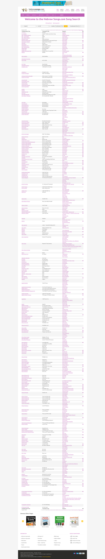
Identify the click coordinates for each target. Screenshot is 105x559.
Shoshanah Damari (66, 193)
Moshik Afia (64, 81)
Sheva (63, 474)
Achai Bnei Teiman (25, 65)
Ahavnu (23, 437)
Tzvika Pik (64, 339)
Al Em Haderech (25, 483)
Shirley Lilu (64, 185)
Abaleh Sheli (24, 49)
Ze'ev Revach (64, 60)
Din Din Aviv (64, 266)
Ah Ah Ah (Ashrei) (25, 310)
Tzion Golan (64, 41)
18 (72, 509)
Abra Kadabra (24, 56)
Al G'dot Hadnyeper (25, 484)
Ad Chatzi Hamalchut (26, 156)
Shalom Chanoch (65, 413)
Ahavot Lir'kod (24, 440)
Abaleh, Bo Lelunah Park (26, 51)
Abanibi (23, 52)
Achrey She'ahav (25, 136)
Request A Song (57, 542)
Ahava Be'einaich (25, 338)
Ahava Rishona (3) (25, 376)
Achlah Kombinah (25, 109)
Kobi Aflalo (64, 400)
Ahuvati (23, 461)
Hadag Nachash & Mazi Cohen (68, 260)
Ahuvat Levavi (24, 459)
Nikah (63, 507)
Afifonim (23, 272)
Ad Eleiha (23, 157)
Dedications (23, 540)
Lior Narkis (64, 168)
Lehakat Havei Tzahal (66, 85)
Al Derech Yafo (24, 482)
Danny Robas (65, 93)
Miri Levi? (64, 412)
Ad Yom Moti (24, 188)
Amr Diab (64, 450)
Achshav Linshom (25, 148)
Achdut (23, 89)
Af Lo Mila (24, 266)
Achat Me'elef (24, 80)
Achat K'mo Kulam (25, 77)
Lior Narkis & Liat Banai (67, 380)
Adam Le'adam (25, 205)
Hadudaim (64, 217)
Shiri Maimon (65, 176)
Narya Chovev (65, 354)
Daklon (63, 378)
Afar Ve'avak (24, 271)
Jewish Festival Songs (42, 540)
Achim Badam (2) (25, 105)
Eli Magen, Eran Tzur (66, 182)
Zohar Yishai (64, 233)
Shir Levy (64, 442)
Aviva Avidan (65, 447)
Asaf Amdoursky (65, 346)
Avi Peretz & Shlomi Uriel (67, 457)
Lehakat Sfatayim (65, 35)
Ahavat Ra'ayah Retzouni (27, 422)
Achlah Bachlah (25, 107)
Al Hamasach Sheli (25, 507)
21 (77, 509)
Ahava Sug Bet (24, 382)
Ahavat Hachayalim (25, 403)
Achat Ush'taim (25, 84)
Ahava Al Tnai (24, 320)
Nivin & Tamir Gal (65, 326)
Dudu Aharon (65, 362)
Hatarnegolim (65, 404)
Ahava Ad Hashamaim (26, 317)
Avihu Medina (65, 469)
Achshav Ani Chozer (26, 140)
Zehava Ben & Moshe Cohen (67, 388)
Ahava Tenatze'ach (25, 383)
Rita (63, 136)
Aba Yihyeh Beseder (25, 47)
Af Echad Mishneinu (25, 264)
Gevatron (64, 496)
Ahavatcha (24, 434)
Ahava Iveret (24, 351)
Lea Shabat (64, 173)
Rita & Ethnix (64, 291)
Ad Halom (24, 160)
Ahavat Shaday (25, 424)
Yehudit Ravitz (65, 143)
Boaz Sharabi (65, 128)
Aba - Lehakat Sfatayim (26, 35)
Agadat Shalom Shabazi (26, 295)
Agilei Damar (24, 309)
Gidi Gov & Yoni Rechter (67, 202)
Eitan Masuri (64, 490)
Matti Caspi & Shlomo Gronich (68, 132)
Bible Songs (56, 536)
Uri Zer (63, 123)
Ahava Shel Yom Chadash (27, 378)
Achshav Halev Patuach (26, 144)
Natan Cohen (64, 68)
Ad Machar (24, 165)
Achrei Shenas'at (25, 128)
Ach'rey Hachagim (25, 134)
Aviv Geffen (64, 151)
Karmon (64, 171)
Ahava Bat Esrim (25, 331)
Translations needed (42, 544)
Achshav (23, 138)
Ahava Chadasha (25, 346)
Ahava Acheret (24, 314)
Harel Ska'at (64, 277)
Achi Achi (23, 93)
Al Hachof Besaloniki (26, 494)
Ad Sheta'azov (24, 175)
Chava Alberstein (65, 127)
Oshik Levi (64, 285)
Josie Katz (64, 70)
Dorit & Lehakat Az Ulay (67, 445)
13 (64, 509)
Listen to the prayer (66, 418)
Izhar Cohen (64, 52)
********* (24, 32)
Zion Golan (64, 44)
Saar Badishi (64, 263)
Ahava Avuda (24, 329)
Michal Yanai (64, 57)
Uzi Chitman (64, 255)
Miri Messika (64, 142)
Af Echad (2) (24, 262)
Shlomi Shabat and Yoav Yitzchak (69, 177)
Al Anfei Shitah (24, 475)
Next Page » (81, 509)
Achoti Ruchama (25, 120)
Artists (34, 15)
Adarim (23, 221)
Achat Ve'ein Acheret (26, 85)
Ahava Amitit (24, 321)
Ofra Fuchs (64, 97)
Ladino (55, 540)
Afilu (22, 275)
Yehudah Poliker (65, 271)
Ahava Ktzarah (24, 360)
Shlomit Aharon (65, 280)
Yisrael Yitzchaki (65, 51)
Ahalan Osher (24, 312)
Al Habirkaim (24, 492)
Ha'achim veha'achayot (67, 55)
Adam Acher (24, 198)
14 (65, 509)
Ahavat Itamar (24, 411)
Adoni (23, 252)
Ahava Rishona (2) (25, 375)
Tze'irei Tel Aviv (65, 105)
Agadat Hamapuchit (26, 289)
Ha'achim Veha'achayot (67, 476)
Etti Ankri (64, 349)
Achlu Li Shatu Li (25, 110)
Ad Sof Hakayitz (25, 177)
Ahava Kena (24, 353)
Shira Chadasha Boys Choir (67, 72)
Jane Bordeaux (65, 387)
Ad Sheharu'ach (25, 173)
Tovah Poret (64, 449)
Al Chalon (23, 478)
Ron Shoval (64, 159)
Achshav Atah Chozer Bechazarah (28, 142)
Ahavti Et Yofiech (25, 441)
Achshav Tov (24, 153)
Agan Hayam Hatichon (26, 306)
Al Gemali (23, 486)
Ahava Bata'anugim (25, 337)
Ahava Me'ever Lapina (26, 366)
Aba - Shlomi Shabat (26, 37)
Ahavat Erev (24, 401)
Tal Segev (64, 492)
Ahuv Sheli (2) (24, 450)
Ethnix (63, 89)
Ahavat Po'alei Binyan (26, 420)
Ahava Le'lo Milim (25, 363)
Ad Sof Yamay (24, 186)
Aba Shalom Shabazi (26, 41)
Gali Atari (64, 78)
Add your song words (25, 536)
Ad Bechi (23, 155)
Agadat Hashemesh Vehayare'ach (28, 291)
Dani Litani (64, 181)
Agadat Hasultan (25, 293)
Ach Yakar (24, 64)
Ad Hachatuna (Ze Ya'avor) (27, 159)
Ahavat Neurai (24, 413)
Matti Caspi (64, 114)
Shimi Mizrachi (65, 356)
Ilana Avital (64, 40)
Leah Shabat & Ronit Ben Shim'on (69, 77)
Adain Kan (24, 192)
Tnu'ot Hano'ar (65, 210)
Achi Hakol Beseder (25, 94)
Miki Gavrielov (65, 284)
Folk (63, 223)
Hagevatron (64, 99)
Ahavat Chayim (25, 400)
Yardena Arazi (65, 198)
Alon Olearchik (65, 275)
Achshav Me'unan (25, 151)
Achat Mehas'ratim (25, 81)
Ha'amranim (64, 288)
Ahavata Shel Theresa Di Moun (28, 432)
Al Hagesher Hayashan (26, 504)
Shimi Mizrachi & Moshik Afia (68, 358)
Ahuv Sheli (24, 449)
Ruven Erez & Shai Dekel (67, 231)
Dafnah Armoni (65, 165)
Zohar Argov (64, 39)
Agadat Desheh (25, 283)
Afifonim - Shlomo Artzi (26, 273)
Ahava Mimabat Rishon (26, 368)
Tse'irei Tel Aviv (65, 204)
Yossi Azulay (64, 335)
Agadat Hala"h (24, 288)
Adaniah (23, 218)
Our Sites (41, 15)
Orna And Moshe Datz (66, 146)
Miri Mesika (64, 259)
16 (69, 509)
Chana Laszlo (65, 48)
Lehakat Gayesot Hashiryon (67, 98)
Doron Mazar (65, 161)
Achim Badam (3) (25, 106)
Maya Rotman (65, 324)
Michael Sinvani (65, 298)
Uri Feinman (64, 411)
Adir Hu (23, 229)
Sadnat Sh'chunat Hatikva (67, 300)
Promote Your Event (76, 540)
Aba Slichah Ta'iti (25, 45)
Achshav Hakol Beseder (26, 143)
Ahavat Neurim (25, 417)
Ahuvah (23, 455)
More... (47, 15)
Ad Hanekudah (24, 161)
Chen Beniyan (65, 393)
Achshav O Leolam (25, 152)
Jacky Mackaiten (65, 487)
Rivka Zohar (64, 409)
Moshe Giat (64, 302)
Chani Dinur (64, 148)
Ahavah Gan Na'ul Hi (26, 389)
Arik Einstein (64, 147)
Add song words (56, 23)
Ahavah (23, 387)
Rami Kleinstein (65, 267)
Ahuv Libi (23, 445)
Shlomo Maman (65, 364)
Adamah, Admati (25, 213)
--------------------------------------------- (69, 247)
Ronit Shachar (65, 453)
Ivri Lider (64, 264)
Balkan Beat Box (65, 227)
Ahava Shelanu (24, 379)
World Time (74, 538)
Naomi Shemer (65, 76)
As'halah (64, 106)
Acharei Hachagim (25, 73)
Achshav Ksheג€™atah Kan (27, 147)
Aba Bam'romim (25, 39)
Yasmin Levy (64, 197)
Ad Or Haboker (25, 169)
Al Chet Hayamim (25, 479)
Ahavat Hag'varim (25, 409)
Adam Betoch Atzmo (26, 201)
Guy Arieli (64, 375)
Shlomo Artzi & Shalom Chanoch (68, 415)
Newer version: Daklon (66, 248)
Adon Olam (24, 243)
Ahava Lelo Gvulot (25, 362)
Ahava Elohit (24, 347)
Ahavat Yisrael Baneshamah (27, 430)
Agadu (23, 304)
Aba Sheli (23, 43)
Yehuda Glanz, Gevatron (67, 243)
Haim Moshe (64, 396)
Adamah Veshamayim (26, 211)
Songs (27, 15)
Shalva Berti (64, 434)
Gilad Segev (64, 153)
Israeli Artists (24, 542)
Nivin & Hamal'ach (66, 325)
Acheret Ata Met (25, 91)
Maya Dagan (64, 466)
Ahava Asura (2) (25, 322)
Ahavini (23, 436)
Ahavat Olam (24, 418)
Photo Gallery (75, 536)
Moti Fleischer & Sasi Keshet (67, 389)
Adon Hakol (24, 234)
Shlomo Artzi (65, 91)
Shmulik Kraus (65, 122)
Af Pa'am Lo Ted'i (25, 268)
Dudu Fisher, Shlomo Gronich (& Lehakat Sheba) (71, 246)
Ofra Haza (64, 73)
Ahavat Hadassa (25, 405)
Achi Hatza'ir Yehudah (26, 95)
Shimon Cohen (65, 374)
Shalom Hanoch (65, 201)
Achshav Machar (25, 149)
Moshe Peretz (65, 111)
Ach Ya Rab (24, 60)
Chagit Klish (64, 341)
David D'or (64, 331)
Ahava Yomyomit (25, 384)
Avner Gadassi (65, 407)
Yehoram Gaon (65, 61)
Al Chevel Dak (24, 480)
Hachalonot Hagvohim (66, 371)
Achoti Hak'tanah (25, 114)
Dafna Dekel (64, 69)
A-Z (53, 15)
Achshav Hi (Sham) (25, 146)
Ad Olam (23, 168)
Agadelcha (24, 298)
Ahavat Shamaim (25, 428)
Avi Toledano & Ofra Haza (67, 135)
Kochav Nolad (65, 416)
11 (60, 509)
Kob (63, 53)
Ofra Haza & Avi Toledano (67, 74)
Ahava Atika (24, 327)
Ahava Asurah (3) (25, 325)
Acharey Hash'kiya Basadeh (27, 76)
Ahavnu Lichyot (25, 438)
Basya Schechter (65, 276)
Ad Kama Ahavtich (25, 164)
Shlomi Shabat (65, 37)
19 (74, 509)
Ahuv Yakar (24, 453)
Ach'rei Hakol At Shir (26, 124)
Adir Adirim (24, 227)
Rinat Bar (64, 49)
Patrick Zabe (64, 304)
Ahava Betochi (24, 342)
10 (58, 509)
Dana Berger (64, 313)
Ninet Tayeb (64, 196)
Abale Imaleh (24, 48)
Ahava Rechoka (25, 370)
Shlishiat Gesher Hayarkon (67, 421)
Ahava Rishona (25, 371)
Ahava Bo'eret (24, 345)
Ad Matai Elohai (25, 167)
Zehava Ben (64, 43)
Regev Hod (64, 467)
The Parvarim (65, 392)
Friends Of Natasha (66, 139)
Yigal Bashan (64, 254)
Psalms (22, 544)
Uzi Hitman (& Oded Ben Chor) (68, 244)
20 (75, 509)
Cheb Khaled (64, 473)
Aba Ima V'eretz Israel (26, 40)
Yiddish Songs (57, 544)
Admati (23, 231)
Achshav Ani (24, 139)
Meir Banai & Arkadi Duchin (67, 360)
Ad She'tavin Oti (25, 176)
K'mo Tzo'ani (65, 256)
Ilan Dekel (64, 444)
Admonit (23, 233)
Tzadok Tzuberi (65, 235)
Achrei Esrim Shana (25, 122)
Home (23, 15)
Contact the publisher (46, 556)
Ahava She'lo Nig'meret (26, 380)
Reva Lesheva (65, 430)
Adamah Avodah (25, 210)
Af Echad (23, 260)
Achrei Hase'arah (25, 126)
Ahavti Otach (24, 444)
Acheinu (23, 90)
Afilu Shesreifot (25, 277)
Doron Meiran (65, 355)
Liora (63, 347)
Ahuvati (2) (24, 467)
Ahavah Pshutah (25, 392)
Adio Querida (24, 225)
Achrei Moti (24, 127)
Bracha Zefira (65, 221)
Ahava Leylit (24, 364)
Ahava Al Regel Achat (26, 318)
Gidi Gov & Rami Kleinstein (67, 372)
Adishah (23, 230)
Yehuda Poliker (65, 102)
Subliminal (64, 250)
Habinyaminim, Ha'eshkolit (67, 101)
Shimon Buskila (65, 140)
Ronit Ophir (64, 289)
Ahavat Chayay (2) (25, 397)
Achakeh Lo (24, 72)
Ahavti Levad (24, 442)
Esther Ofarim (65, 130)
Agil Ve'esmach (25, 308)
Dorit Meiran (64, 446)
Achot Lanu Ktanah (25, 113)
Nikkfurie (64, 33)
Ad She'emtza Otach (26, 172)
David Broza (64, 149)
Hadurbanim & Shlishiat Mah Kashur (69, 107)
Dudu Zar (64, 376)
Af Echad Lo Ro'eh (25, 263)
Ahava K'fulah (24, 356)
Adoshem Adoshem (25, 258)
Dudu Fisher (64, 62)
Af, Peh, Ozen (24, 269)
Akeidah (23, 474)
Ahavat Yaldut (24, 429)
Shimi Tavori (64, 353)
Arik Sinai (64, 180)
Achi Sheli (23, 102)
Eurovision (40, 538)
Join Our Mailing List (76, 542)
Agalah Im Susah (25, 305)
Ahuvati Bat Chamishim (26, 469)
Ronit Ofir (64, 169)
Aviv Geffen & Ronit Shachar (68, 454)
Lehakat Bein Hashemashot (67, 82)
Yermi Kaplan (65, 84)
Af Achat (23, 259)
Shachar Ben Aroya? (66, 219)
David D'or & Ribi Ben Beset (67, 491)
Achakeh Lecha (25, 66)
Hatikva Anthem (57, 538)
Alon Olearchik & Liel (66, 292)
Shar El (63, 338)
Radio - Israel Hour (41, 542)
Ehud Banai (64, 126)
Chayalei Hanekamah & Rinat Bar (68, 80)
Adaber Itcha (24, 190)
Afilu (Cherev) (24, 276)
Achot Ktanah (24, 111)
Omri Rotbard (65, 465)
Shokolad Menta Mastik (67, 56)
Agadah (23, 279)
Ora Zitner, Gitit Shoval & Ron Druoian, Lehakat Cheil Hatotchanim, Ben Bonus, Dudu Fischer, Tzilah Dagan (71, 499)
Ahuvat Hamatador (25, 458)
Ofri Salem (64, 426)
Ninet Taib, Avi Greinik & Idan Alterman (70, 463)
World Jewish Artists (25, 547)
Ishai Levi (64, 86)
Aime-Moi (23, 470)
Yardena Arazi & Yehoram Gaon (68, 200)
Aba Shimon (24, 44)
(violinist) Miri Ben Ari (66, 251)
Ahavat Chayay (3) (25, 399)
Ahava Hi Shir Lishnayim (26, 350)
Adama (23, 209)
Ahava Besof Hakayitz (26, 339)
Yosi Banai (64, 334)
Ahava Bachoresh (25, 330)
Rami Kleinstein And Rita (67, 505)
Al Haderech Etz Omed (26, 495)
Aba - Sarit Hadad (25, 36)
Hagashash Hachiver (66, 120)
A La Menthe (24, 33)
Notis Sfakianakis (65, 189)
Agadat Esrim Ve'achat (26, 287)
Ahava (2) (23, 313)
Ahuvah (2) (24, 457)
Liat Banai (64, 45)
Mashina (64, 462)
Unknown (64, 327)
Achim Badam (24, 103)
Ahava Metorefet (25, 367)
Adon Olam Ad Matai (26, 250)
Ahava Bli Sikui (24, 343)
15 (67, 509)
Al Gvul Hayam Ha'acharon (27, 491)
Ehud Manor (64, 95)
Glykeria (64, 293)
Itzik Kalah (64, 188)
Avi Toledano (65, 370)
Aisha (23, 471)
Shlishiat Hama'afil (66, 401)
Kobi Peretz (64, 262)
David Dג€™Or (65, 239)
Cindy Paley (64, 269)
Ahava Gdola (24, 349)
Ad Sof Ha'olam (25, 184)
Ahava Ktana (24, 359)
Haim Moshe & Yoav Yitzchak (68, 184)
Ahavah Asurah (25, 388)
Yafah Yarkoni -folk (66, 305)
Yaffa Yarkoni (65, 117)
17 (70, 509)
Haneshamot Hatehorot (67, 66)
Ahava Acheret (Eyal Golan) (27, 316)
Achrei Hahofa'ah (25, 123)
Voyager (64, 32)
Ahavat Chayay (25, 396)
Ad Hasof (23, 163)
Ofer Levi (64, 321)
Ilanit (63, 118)
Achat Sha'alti (24, 82)
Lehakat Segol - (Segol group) (68, 211)
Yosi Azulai (64, 157)
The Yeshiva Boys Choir (67, 310)
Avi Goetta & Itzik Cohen (67, 103)
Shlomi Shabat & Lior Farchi (67, 163)
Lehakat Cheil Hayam (66, 483)
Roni (63, 252)
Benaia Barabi (65, 144)
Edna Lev (64, 458)
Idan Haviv (64, 152)
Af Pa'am (23, 267)
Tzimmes (64, 226)
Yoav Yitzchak (65, 156)
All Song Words (49, 23)
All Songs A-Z (40, 536)
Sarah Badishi (65, 297)
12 (62, 509)
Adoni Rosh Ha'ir (25, 254)
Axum (63, 109)
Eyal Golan (64, 64)
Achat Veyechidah (25, 86)
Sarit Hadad (64, 36)
